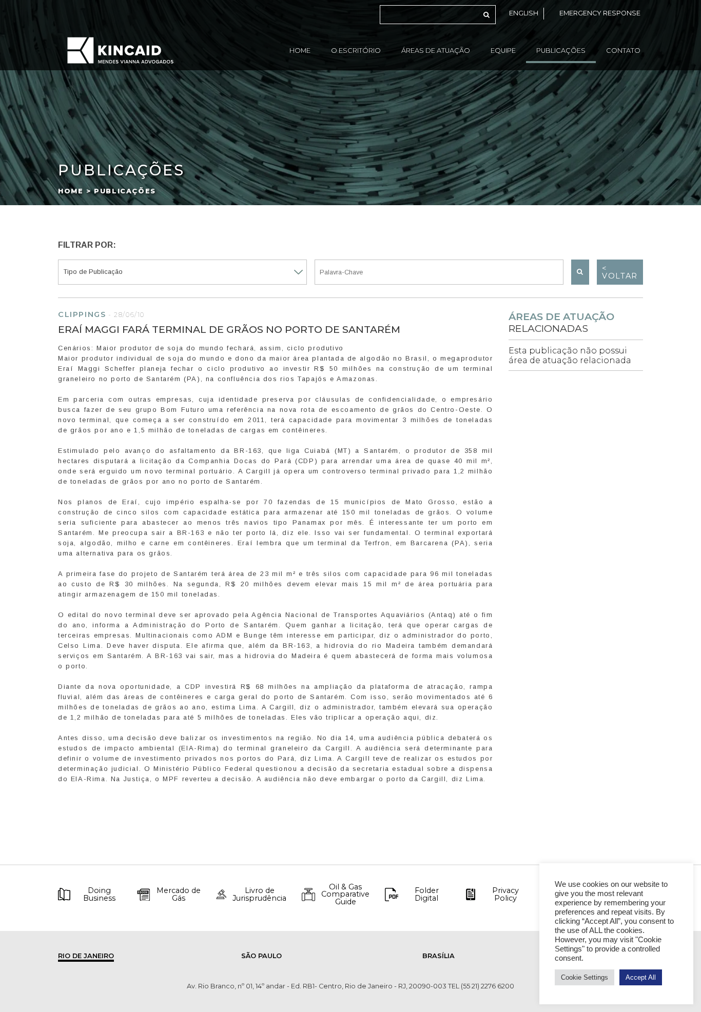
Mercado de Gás (179, 894)
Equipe (503, 50)
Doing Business (99, 894)
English (523, 13)
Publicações (561, 50)
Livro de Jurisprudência (259, 894)
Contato (623, 50)
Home (299, 50)
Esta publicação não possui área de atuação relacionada (570, 355)
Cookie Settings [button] (584, 977)
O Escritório (356, 50)
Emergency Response (599, 13)
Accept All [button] (641, 977)
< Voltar (620, 272)
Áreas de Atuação (435, 50)
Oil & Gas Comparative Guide (345, 894)
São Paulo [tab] (261, 956)
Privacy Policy (505, 894)
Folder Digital (427, 894)
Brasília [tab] (438, 956)
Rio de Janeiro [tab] (86, 956)
